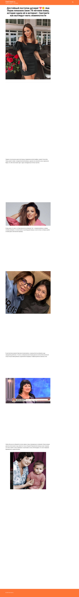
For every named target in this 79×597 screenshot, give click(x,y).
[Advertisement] (28, 92)
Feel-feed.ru (10, 2)
